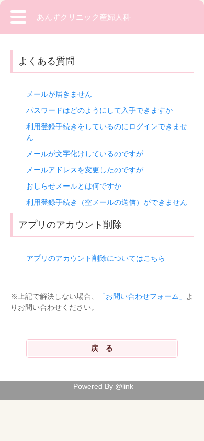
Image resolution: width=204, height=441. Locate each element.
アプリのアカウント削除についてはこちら (95, 258)
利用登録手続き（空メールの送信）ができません (106, 202)
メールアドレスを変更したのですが (84, 170)
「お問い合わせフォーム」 (142, 296)
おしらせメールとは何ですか (73, 186)
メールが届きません (59, 94)
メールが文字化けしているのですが (84, 153)
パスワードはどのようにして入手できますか (99, 110)
